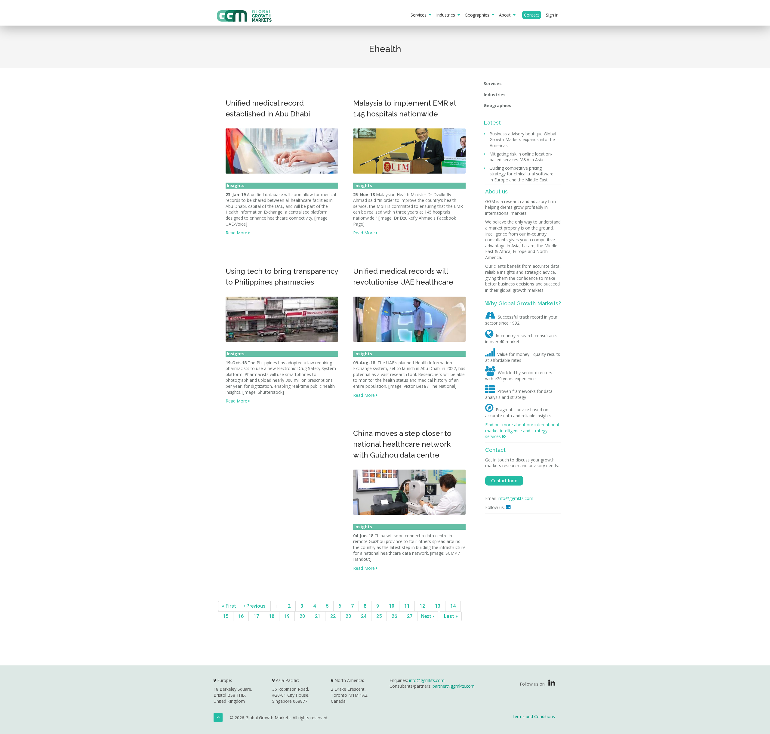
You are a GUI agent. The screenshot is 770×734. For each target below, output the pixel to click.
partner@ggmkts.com (454, 686)
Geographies (478, 15)
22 (333, 616)
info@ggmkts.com (515, 498)
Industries (446, 15)
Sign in (552, 15)
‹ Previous (255, 606)
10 (392, 606)
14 (453, 606)
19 (287, 616)
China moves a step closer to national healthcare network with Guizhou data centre (402, 444)
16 (241, 616)
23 (348, 616)
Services (420, 15)
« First (229, 606)
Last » (451, 616)
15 (225, 616)
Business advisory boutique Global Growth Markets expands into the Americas (523, 139)
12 (422, 606)
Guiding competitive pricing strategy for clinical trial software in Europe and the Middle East (521, 174)
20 (302, 616)
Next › (427, 616)
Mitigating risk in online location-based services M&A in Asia (521, 157)
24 (364, 616)
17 (256, 616)
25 (379, 616)
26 (394, 616)
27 (410, 616)
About (506, 15)
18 (272, 616)
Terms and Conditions (533, 716)
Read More (237, 233)
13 (438, 606)
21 (318, 616)
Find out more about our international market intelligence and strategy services (522, 430)
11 (407, 606)
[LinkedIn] (551, 684)
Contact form (504, 480)
